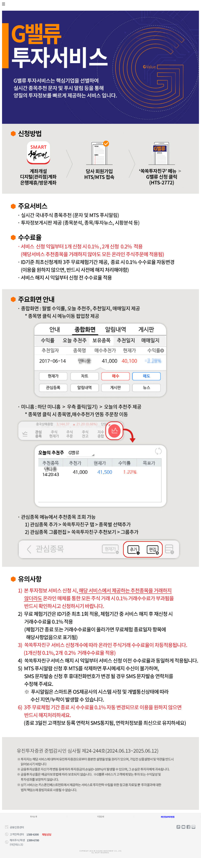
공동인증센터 (17, 827)
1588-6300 (33, 834)
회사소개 (33, 816)
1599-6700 (33, 840)
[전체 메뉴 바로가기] (4, 4)
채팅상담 (46, 834)
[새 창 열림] (178, 827)
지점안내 (100, 816)
